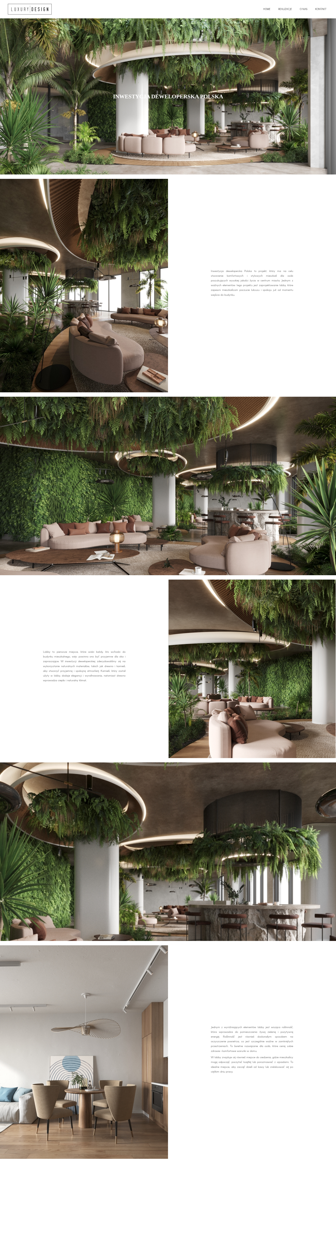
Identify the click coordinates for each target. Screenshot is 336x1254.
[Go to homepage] (30, 9)
